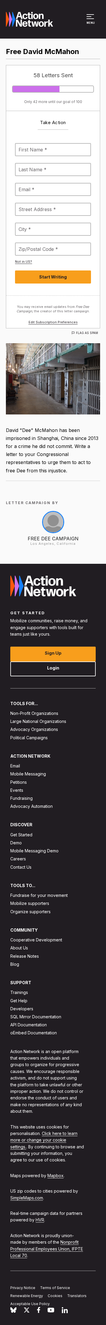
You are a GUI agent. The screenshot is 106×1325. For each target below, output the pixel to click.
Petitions (18, 781)
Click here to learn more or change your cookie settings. (43, 1140)
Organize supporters (30, 911)
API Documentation (28, 1024)
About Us (19, 947)
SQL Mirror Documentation (35, 1016)
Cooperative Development (36, 939)
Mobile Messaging (28, 773)
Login (53, 667)
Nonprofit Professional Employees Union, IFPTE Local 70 (46, 1248)
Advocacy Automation (31, 806)
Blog (14, 964)
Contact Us (21, 866)
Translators (77, 1296)
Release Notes (24, 955)
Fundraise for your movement (39, 895)
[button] (91, 22)
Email (15, 765)
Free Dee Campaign (53, 539)
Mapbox (55, 1175)
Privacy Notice (22, 1288)
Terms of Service (55, 1288)
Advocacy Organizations (34, 729)
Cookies (55, 1296)
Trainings (19, 992)
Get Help (18, 1000)
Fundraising (21, 798)
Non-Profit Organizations (34, 713)
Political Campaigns (29, 737)
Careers (18, 858)
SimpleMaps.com (26, 1197)
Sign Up (53, 652)
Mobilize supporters (29, 903)
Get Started (21, 834)
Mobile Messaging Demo (34, 850)
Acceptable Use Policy (30, 1304)
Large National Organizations (38, 721)
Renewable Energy (26, 1296)
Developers (21, 1008)
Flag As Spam (87, 333)
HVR (40, 1219)
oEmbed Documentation (33, 1032)
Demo (16, 842)
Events (16, 790)
